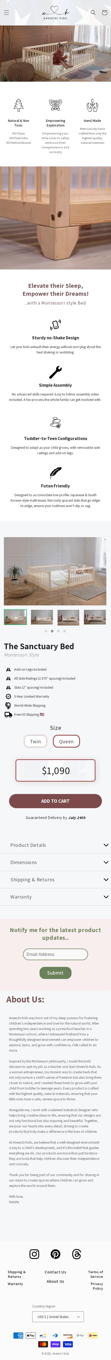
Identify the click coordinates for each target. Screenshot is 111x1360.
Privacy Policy (97, 1286)
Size (55, 728)
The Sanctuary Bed (39, 645)
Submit (55, 973)
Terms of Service (95, 1274)
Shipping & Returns (17, 1274)
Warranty (15, 1283)
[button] (6, 12)
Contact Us (55, 1272)
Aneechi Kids (60, 1353)
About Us (55, 1281)
